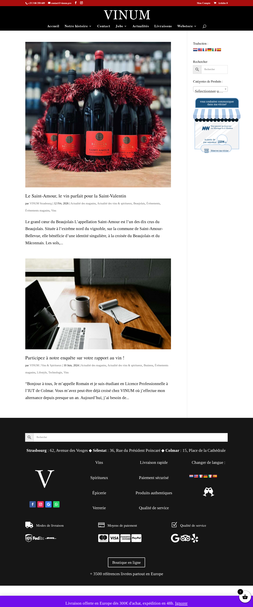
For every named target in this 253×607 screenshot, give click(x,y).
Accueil (53, 26)
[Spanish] (219, 50)
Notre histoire (76, 26)
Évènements (153, 203)
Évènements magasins (37, 210)
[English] (200, 50)
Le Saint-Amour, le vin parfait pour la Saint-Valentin (75, 196)
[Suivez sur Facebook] (32, 504)
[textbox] (210, 91)
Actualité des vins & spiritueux (114, 203)
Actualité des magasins (83, 203)
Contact (103, 26)
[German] (209, 50)
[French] (205, 50)
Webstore (185, 26)
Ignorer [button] (181, 603)
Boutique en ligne (126, 562)
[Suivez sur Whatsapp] (56, 504)
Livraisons (163, 26)
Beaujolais (139, 203)
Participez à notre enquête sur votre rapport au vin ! (74, 357)
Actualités (140, 26)
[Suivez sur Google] (48, 504)
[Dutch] (195, 50)
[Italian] (214, 50)
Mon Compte (203, 3)
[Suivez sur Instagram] (40, 504)
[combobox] (210, 89)
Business (148, 365)
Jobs (119, 26)
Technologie (55, 372)
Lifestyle (42, 372)
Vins (53, 210)
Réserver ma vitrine (219, 150)
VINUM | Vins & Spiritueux (45, 365)
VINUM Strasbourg (41, 203)
